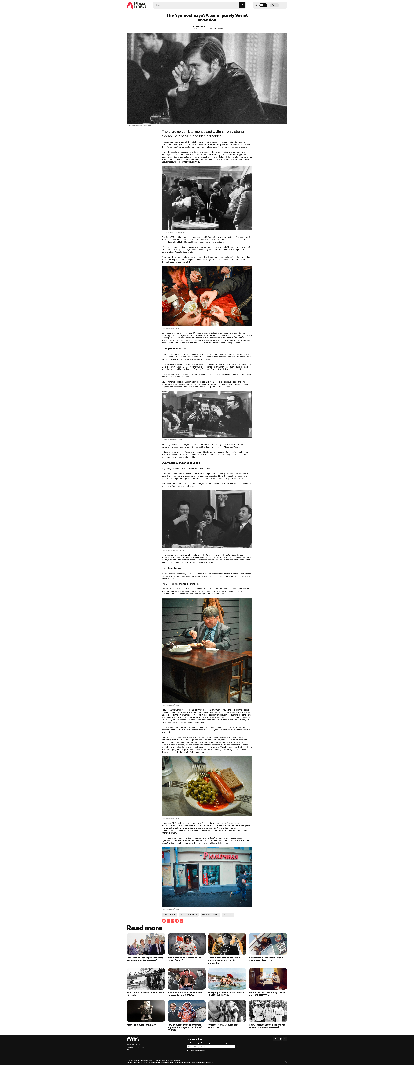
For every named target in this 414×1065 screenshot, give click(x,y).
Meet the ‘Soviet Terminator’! (142, 1024)
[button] (237, 4)
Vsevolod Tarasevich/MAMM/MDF (140, 125)
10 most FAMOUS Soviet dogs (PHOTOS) (223, 1026)
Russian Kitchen (216, 28)
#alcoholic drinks (210, 915)
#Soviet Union (169, 915)
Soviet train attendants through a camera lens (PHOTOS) (266, 959)
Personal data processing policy (137, 1048)
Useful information (271, 10)
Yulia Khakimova (198, 27)
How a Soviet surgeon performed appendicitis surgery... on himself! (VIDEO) (185, 1027)
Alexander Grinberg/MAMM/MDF (174, 550)
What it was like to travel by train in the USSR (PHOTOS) (267, 994)
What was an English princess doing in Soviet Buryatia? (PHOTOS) (145, 959)
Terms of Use (132, 1052)
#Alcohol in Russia (189, 915)
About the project (133, 1045)
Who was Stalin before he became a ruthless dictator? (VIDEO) (186, 994)
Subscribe (194, 1039)
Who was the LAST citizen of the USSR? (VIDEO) (184, 959)
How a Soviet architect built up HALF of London (145, 994)
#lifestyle (228, 915)
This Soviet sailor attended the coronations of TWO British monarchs (224, 960)
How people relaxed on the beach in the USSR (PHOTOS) (226, 994)
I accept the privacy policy (197, 1050)
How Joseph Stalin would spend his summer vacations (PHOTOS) (267, 1026)
